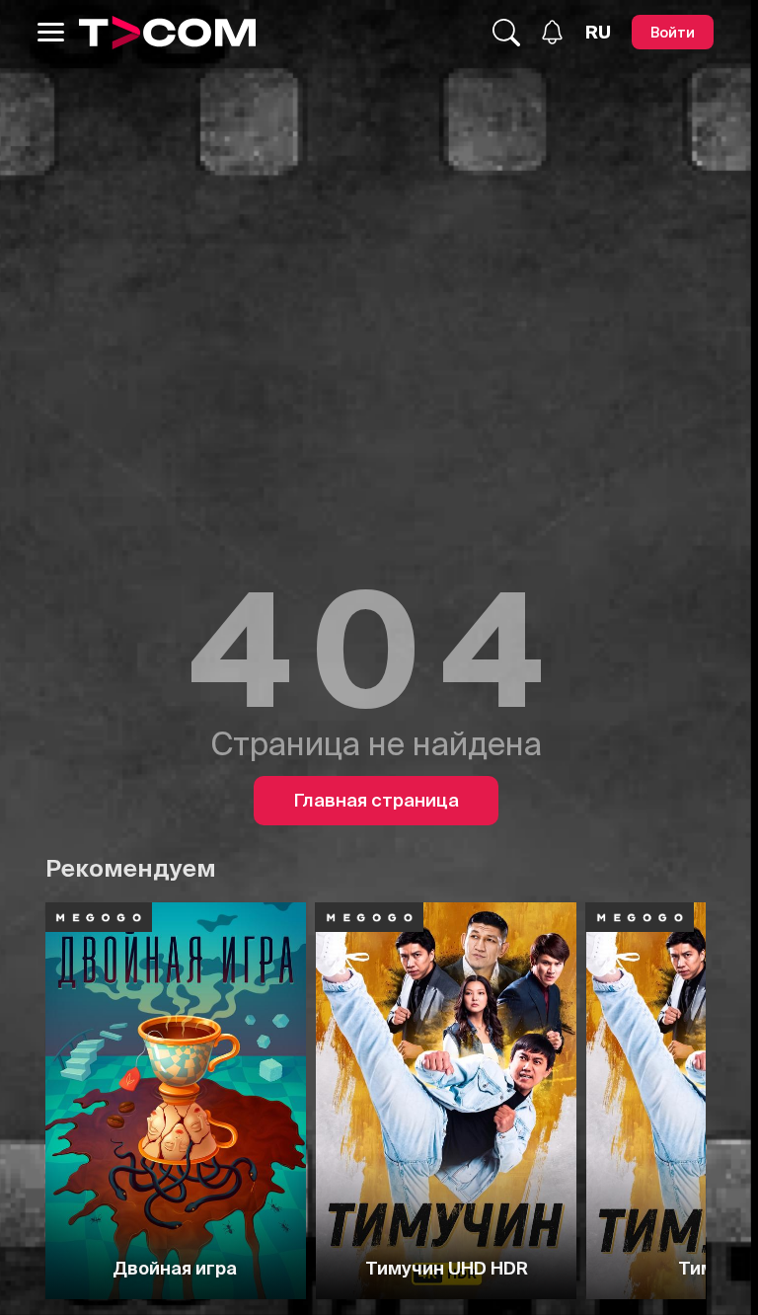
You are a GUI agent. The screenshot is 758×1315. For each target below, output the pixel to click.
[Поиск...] (506, 32)
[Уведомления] (552, 32)
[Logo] (167, 32)
